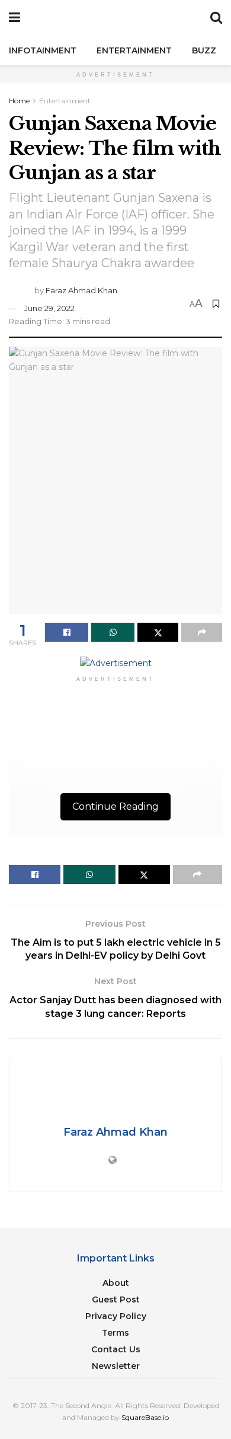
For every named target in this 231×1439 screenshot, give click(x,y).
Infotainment (42, 50)
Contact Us (115, 1349)
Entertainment (134, 50)
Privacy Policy (115, 1316)
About (115, 1283)
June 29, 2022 (49, 308)
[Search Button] (216, 18)
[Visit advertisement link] (115, 662)
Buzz (204, 50)
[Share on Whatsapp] (112, 632)
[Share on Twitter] (157, 632)
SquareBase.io (145, 1417)
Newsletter (116, 1366)
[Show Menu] (14, 18)
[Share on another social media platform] (201, 632)
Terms (115, 1332)
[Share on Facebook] (66, 632)
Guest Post (116, 1299)
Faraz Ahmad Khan (81, 290)
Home (19, 100)
